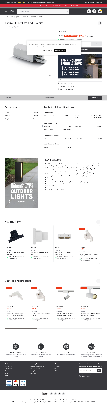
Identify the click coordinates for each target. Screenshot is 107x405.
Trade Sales (33, 373)
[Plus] (96, 44)
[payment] (16, 381)
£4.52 (96, 97)
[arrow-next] (98, 222)
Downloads (8, 97)
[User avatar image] (94, 11)
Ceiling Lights (15, 17)
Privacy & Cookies (35, 371)
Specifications (49, 97)
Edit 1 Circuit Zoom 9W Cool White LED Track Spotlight (65, 314)
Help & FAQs (8, 366)
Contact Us (8, 368)
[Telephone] (89, 11)
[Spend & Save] (80, 66)
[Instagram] (55, 394)
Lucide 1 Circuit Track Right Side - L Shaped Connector (15, 314)
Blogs (56, 368)
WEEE (6, 375)
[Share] (100, 23)
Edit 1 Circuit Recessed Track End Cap (15, 253)
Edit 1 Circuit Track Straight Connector (63, 253)
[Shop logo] (12, 11)
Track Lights (24, 17)
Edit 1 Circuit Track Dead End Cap (39, 253)
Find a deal (99, 2)
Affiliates (57, 371)
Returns (7, 373)
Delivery (7, 371)
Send (99, 370)
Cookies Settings (47, 50)
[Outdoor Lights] (21, 183)
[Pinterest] (59, 394)
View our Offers (89, 2)
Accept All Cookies (60, 50)
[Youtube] (63, 394)
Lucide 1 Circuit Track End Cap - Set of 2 (88, 255)
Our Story (57, 366)
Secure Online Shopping (37, 366)
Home (7, 17)
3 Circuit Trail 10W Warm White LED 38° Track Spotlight (90, 314)
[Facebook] (51, 394)
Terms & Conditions (35, 368)
